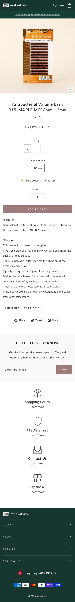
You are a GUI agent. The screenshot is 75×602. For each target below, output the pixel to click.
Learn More (37, 406)
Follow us (12, 561)
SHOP (7, 524)
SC (45, 148)
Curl (37, 141)
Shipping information (23, 308)
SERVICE (9, 549)
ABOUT (8, 536)
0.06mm (37, 168)
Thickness (37, 160)
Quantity (37, 189)
